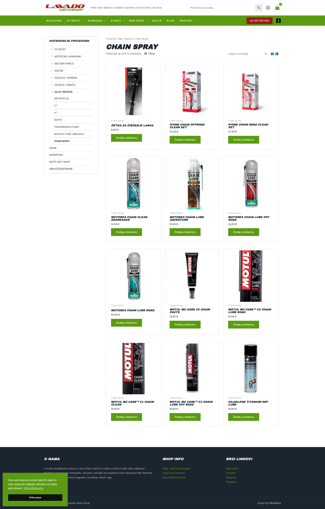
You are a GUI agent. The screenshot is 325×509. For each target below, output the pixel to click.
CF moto (60, 49)
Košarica (231, 477)
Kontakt (230, 473)
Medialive (275, 503)
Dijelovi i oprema (66, 78)
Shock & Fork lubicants (69, 133)
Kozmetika (56, 155)
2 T (56, 105)
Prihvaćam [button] (35, 497)
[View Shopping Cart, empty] (277, 7)
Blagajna (231, 482)
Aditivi (58, 119)
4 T (56, 112)
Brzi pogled (133, 114)
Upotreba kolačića (173, 477)
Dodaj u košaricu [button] (126, 138)
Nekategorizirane (61, 169)
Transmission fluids (66, 126)
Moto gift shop (59, 162)
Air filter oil (61, 98)
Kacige (59, 70)
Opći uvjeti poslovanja (176, 468)
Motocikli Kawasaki (68, 56)
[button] (81, 21)
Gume (53, 148)
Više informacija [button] (33, 488)
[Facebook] (278, 20)
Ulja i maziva (64, 92)
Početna (110, 38)
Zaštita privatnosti (173, 473)
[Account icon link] (268, 8)
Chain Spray (62, 141)
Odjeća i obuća (65, 85)
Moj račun (232, 468)
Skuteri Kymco (64, 63)
